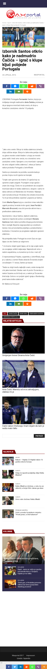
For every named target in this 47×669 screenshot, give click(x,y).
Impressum (30, 655)
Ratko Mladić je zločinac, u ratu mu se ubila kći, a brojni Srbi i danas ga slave (29, 487)
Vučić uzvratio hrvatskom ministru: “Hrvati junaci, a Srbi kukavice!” (28, 513)
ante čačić (13, 313)
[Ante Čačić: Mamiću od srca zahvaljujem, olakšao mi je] (23, 374)
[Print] (27, 91)
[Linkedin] (10, 91)
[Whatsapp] (23, 86)
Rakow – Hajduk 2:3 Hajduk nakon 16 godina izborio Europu (29, 461)
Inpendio (26, 658)
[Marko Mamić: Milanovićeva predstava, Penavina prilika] (23, 550)
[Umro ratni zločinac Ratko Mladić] (8, 500)
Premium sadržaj (21, 510)
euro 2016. (23, 313)
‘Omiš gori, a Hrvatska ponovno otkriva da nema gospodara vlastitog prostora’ (29, 585)
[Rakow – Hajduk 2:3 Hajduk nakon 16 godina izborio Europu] (8, 461)
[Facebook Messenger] (15, 86)
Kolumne (21, 567)
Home (4, 23)
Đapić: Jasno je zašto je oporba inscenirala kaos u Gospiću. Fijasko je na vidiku (29, 571)
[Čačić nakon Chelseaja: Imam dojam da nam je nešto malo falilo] (23, 410)
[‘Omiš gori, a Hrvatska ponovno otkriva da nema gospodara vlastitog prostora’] (10, 584)
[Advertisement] (23, 129)
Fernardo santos (36, 313)
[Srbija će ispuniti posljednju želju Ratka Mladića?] (8, 474)
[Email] (19, 91)
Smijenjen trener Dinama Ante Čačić (18, 355)
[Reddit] (32, 86)
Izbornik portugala (11, 317)
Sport (9, 23)
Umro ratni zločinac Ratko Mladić (27, 499)
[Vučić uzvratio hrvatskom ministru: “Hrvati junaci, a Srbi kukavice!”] (8, 513)
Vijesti (17, 470)
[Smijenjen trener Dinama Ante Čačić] (23, 340)
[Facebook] (7, 86)
